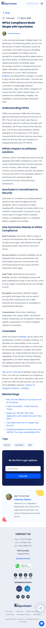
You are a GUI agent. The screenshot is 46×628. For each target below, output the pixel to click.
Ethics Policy (37, 614)
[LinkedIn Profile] (25, 575)
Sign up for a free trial (11, 372)
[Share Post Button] (40, 608)
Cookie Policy (19, 611)
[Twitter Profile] (20, 575)
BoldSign (6, 76)
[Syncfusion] (23, 605)
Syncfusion (19, 445)
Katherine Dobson (14, 33)
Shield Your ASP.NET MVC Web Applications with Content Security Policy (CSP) (24, 416)
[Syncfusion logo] (9, 3)
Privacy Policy (9, 611)
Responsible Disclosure (24, 614)
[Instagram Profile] (23, 596)
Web (30, 445)
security (7, 445)
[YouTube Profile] (30, 575)
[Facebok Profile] (15, 575)
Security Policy (10, 614)
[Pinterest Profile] (18, 596)
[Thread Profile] (28, 596)
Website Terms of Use (32, 611)
